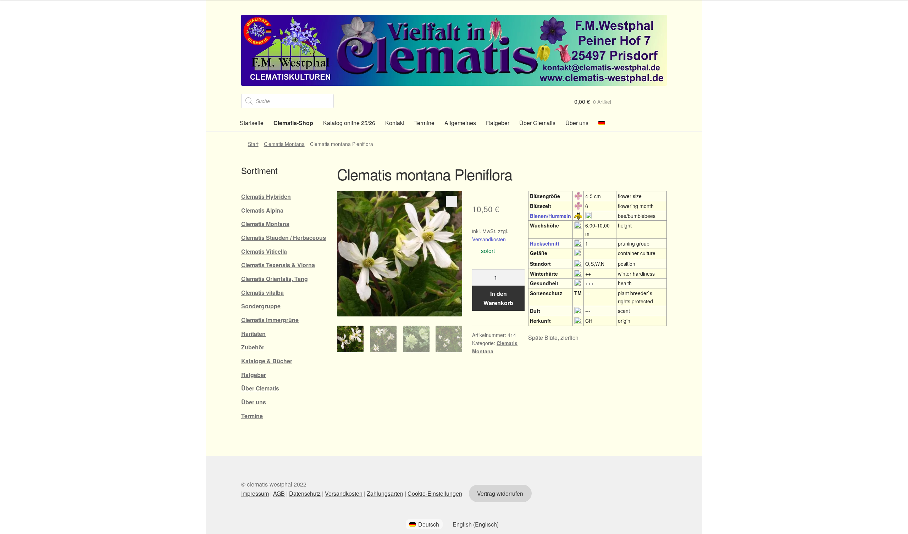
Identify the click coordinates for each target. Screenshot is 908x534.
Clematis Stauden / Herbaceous (283, 238)
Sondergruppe (261, 306)
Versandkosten (489, 239)
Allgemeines (460, 123)
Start (253, 143)
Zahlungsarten (385, 493)
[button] (451, 201)
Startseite (252, 123)
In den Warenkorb (498, 298)
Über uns (576, 123)
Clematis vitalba (262, 292)
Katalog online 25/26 (349, 123)
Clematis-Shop (293, 123)
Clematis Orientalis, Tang (274, 279)
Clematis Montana (284, 143)
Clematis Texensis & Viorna (278, 265)
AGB (279, 493)
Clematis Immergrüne (270, 320)
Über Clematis (537, 123)
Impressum (255, 493)
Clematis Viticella (264, 251)
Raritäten (253, 334)
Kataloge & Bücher (266, 361)
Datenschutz (305, 493)
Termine (424, 123)
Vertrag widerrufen (500, 493)
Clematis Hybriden (266, 196)
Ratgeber (497, 123)
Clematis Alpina (262, 210)
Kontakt (394, 123)
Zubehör (252, 347)
